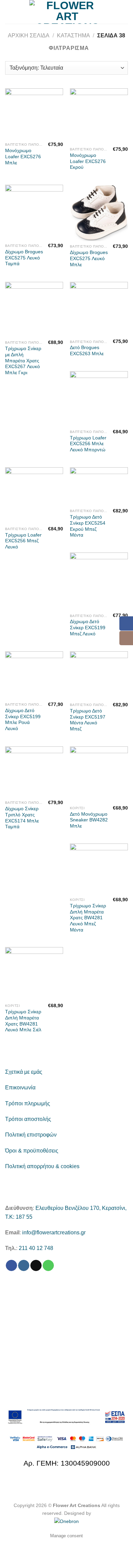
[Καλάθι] (124, 11)
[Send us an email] (36, 1265)
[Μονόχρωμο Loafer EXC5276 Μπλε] (34, 113)
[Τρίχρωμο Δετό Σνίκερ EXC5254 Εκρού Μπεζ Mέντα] (99, 486)
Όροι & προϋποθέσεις (31, 1151)
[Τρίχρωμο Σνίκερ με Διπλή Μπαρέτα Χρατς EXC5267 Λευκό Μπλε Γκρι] (34, 309)
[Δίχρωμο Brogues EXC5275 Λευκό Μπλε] (99, 213)
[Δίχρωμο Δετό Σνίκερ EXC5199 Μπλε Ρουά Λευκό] (34, 675)
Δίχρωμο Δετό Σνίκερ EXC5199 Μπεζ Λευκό (87, 627)
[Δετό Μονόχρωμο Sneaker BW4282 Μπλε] (99, 774)
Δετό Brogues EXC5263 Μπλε (87, 350)
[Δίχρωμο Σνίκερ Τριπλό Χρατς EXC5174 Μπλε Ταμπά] (34, 771)
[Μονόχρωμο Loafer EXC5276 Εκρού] (99, 116)
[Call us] (48, 1265)
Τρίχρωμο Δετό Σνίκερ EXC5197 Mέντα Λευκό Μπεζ (87, 719)
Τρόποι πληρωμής (27, 1103)
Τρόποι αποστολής (28, 1119)
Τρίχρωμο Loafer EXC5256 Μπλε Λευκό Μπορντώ (88, 443)
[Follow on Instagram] (23, 1265)
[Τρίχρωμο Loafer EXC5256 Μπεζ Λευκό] (34, 495)
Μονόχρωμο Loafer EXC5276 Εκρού (88, 161)
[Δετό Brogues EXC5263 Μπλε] (99, 309)
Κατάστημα (73, 35)
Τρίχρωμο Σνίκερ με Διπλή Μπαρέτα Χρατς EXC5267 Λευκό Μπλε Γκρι (23, 360)
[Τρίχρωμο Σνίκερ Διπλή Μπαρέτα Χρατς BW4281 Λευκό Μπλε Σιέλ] (34, 973)
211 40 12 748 (36, 1248)
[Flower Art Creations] (67, 12)
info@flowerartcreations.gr (54, 1232)
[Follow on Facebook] (11, 1265)
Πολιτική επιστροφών (31, 1135)
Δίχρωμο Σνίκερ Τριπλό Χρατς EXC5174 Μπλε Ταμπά (22, 817)
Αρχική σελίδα (28, 35)
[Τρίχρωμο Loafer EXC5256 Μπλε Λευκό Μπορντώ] (99, 398)
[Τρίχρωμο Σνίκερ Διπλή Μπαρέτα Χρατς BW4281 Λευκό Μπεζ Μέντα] (99, 869)
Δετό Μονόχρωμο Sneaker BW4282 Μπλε (89, 820)
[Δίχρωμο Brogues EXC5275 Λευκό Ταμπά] (34, 212)
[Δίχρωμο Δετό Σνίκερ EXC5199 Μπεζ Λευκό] (99, 581)
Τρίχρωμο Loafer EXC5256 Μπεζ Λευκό (23, 540)
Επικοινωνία (20, 1087)
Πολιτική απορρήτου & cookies (42, 1166)
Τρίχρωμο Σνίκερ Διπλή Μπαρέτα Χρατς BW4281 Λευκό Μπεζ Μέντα (88, 917)
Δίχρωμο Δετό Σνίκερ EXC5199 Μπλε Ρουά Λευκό (23, 719)
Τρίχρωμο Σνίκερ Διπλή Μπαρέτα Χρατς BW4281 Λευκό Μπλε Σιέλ (23, 1020)
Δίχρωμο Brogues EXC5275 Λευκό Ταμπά (24, 257)
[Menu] (9, 11)
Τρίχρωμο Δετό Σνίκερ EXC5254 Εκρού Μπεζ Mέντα (87, 526)
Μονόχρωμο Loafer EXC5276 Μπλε (23, 156)
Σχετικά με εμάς (23, 1072)
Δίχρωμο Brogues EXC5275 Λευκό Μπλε (89, 258)
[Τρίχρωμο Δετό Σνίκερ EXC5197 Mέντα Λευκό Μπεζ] (99, 675)
